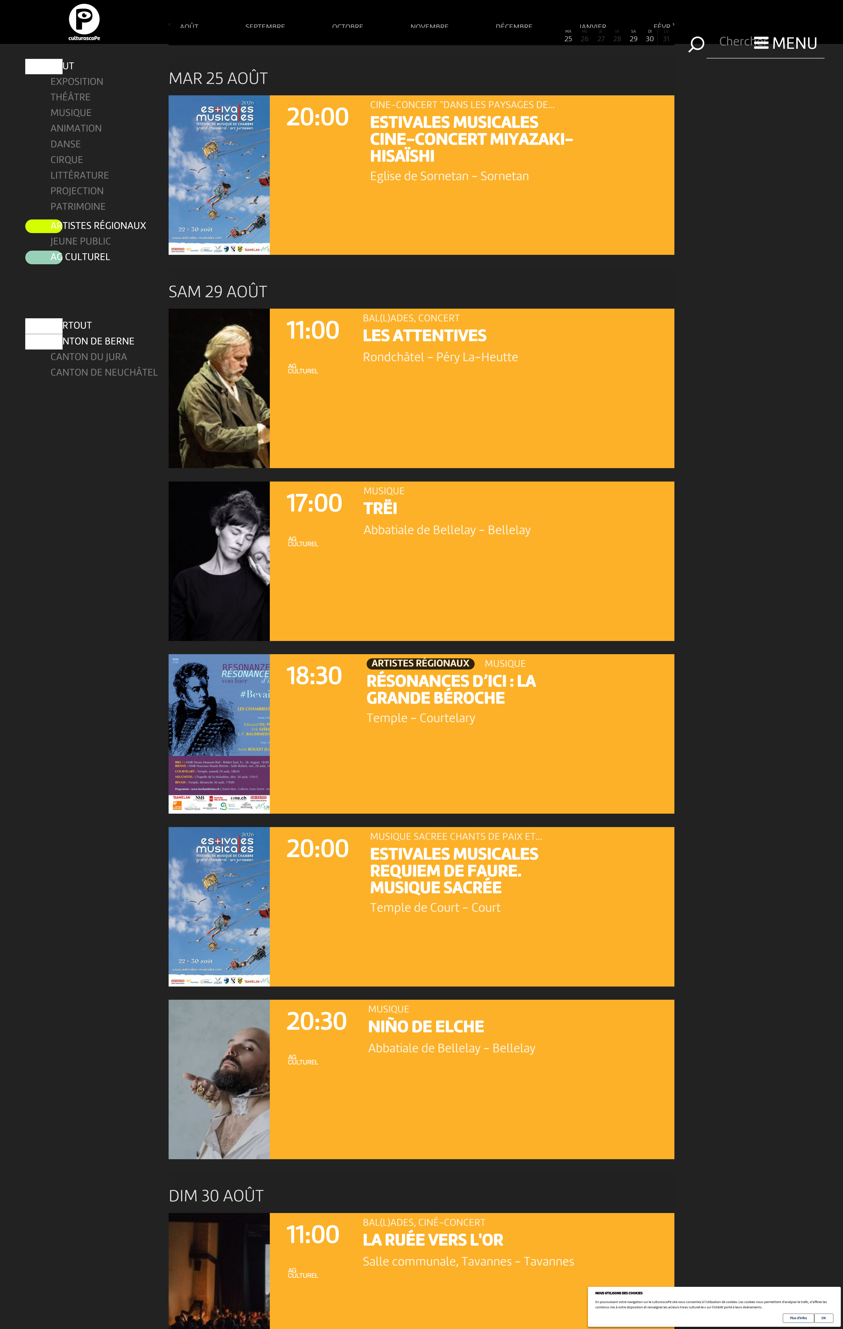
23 (536, 36)
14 (388, 36)
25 (568, 36)
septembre (266, 25)
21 (503, 36)
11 (340, 36)
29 (634, 36)
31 (666, 36)
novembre (430, 25)
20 (487, 36)
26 (585, 36)
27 (601, 36)
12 (356, 36)
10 (323, 36)
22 (519, 36)
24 (552, 36)
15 (405, 36)
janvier (594, 25)
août (190, 25)
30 (650, 36)
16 (421, 36)
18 (454, 36)
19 (470, 36)
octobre (348, 25)
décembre (515, 25)
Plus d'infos (798, 1318)
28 (617, 36)
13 (372, 36)
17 (438, 36)
